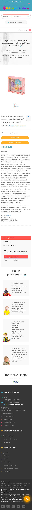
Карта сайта (6, 442)
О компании (6, 462)
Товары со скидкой (8, 425)
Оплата (5, 459)
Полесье (8, 215)
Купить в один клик (15, 142)
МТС (5, 397)
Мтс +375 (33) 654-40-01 (16, 2)
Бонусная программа (9, 465)
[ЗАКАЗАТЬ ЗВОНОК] (27, 499)
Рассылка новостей (9, 422)
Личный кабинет (8, 413)
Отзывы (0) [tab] (6, 241)
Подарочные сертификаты (11, 468)
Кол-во (3, 132)
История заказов (8, 416)
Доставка (6, 453)
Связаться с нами (8, 436)
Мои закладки (7, 419)
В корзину (16, 137)
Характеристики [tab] (8, 238)
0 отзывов (12, 126)
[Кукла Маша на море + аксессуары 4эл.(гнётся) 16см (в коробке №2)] (16, 85)
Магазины (6, 456)
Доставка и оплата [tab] (9, 245)
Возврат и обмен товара (10, 439)
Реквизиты (6, 471)
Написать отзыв (20, 126)
